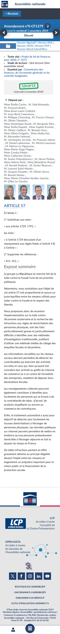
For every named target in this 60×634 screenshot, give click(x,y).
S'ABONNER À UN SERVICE (29, 598)
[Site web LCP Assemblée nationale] (30, 523)
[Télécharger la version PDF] (48, 26)
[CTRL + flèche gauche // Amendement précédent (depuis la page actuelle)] (3, 32)
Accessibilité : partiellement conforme (38, 612)
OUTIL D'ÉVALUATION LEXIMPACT (29, 603)
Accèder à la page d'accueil (4, 4)
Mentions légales (11, 612)
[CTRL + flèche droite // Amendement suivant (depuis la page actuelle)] (56, 32)
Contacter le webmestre (15, 615)
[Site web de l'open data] (30, 547)
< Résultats (11, 13)
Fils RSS (32, 615)
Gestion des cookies (46, 615)
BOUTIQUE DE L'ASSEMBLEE (29, 587)
